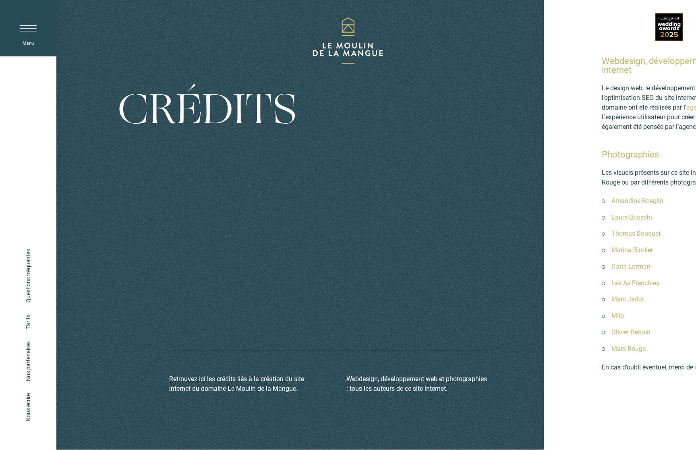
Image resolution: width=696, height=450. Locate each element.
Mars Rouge (628, 348)
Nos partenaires (28, 361)
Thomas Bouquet (636, 233)
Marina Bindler (632, 249)
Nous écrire (28, 407)
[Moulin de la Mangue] (348, 42)
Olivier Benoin (630, 332)
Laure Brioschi (631, 217)
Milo (617, 315)
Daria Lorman (630, 266)
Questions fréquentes (28, 276)
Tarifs (28, 322)
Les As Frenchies (635, 282)
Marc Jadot (627, 298)
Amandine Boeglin (637, 200)
